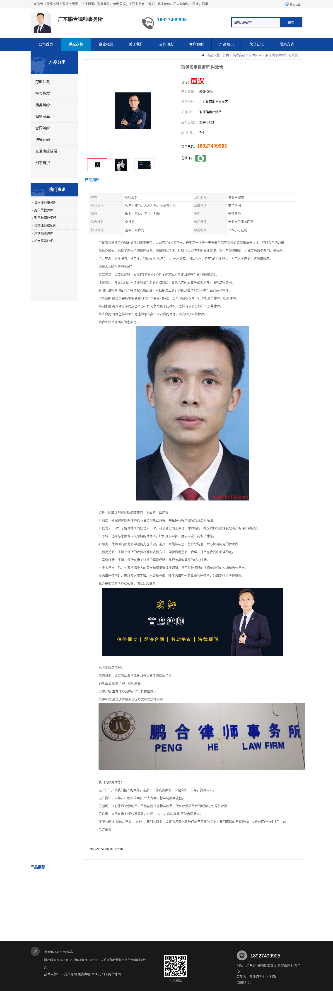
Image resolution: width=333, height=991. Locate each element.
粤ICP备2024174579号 (88, 960)
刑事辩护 (42, 163)
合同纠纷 (42, 128)
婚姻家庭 (42, 116)
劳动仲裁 (42, 82)
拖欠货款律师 (43, 210)
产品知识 (226, 44)
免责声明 (84, 974)
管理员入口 (99, 974)
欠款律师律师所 (45, 225)
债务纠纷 (42, 105)
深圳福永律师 (43, 233)
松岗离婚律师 (43, 241)
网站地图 (114, 974)
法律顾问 (255, 55)
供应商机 (76, 44)
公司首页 (46, 44)
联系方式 (287, 44)
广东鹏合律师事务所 (117, 960)
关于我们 (136, 44)
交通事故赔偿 (46, 151)
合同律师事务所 (45, 202)
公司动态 (166, 44)
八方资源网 (69, 974)
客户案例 (196, 44)
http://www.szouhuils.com (106, 849)
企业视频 (106, 44)
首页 (226, 55)
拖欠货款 (42, 93)
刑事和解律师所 (45, 218)
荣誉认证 (256, 44)
